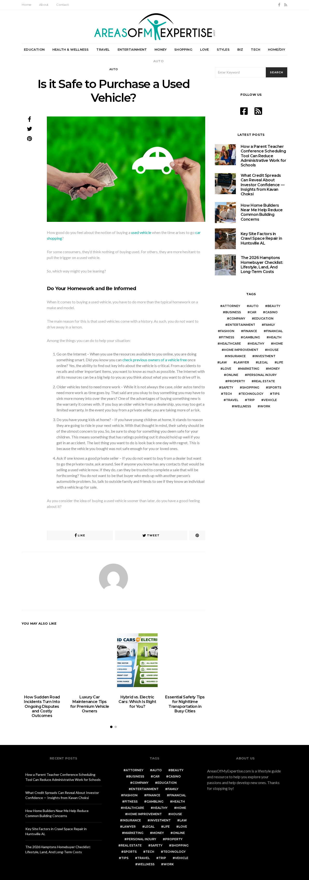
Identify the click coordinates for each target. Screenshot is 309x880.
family (269, 325)
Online (232, 375)
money (274, 368)
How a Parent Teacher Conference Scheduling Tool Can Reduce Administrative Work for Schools (263, 155)
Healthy (257, 343)
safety (227, 387)
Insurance (236, 356)
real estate (264, 381)
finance (250, 331)
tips (276, 394)
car (253, 312)
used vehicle (141, 232)
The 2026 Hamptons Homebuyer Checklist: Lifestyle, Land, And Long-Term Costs (262, 264)
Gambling (251, 337)
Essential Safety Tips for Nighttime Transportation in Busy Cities (185, 704)
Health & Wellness (70, 49)
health (275, 337)
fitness (227, 337)
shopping (250, 387)
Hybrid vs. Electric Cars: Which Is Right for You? (137, 702)
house (273, 350)
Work (265, 406)
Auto (158, 61)
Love (204, 49)
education (264, 318)
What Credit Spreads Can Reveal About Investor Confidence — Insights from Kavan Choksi (263, 184)
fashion (227, 331)
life (280, 362)
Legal (263, 362)
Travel (103, 49)
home (278, 343)
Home (26, 5)
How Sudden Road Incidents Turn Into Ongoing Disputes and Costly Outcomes (42, 706)
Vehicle (270, 400)
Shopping (183, 49)
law (223, 362)
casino (271, 312)
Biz (240, 49)
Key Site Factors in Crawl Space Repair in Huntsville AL (261, 238)
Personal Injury (262, 375)
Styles (223, 49)
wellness (242, 406)
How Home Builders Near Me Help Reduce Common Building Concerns (262, 212)
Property (236, 381)
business (233, 312)
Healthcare (230, 343)
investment (265, 356)
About (44, 5)
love (227, 368)
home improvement (241, 350)
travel (232, 400)
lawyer (242, 362)
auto (254, 306)
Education (34, 49)
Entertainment (132, 49)
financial (274, 331)
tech (227, 394)
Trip (251, 400)
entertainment (241, 325)
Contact (62, 5)
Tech (255, 49)
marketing (249, 368)
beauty (273, 306)
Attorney (231, 306)
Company (237, 318)
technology (252, 394)
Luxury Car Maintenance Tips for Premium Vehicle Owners (89, 704)
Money (160, 49)
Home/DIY (276, 49)
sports (274, 387)
